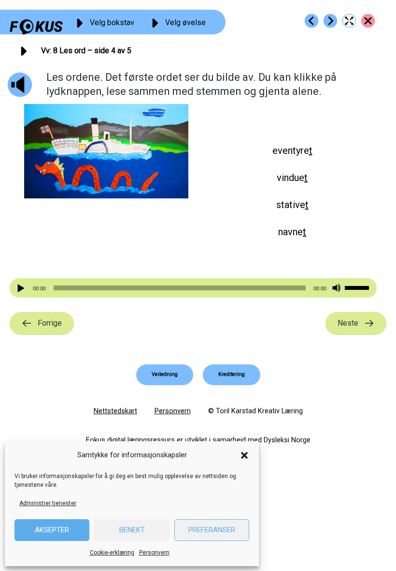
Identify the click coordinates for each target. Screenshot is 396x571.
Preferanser (211, 530)
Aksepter (52, 530)
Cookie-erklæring (112, 552)
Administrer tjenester (47, 503)
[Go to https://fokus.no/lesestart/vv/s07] (311, 21)
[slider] (358, 287)
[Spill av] (22, 288)
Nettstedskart (115, 410)
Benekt (132, 530)
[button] (244, 455)
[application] (193, 288)
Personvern (154, 552)
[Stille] (336, 288)
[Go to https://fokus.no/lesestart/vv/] (368, 21)
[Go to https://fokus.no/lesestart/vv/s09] (330, 21)
